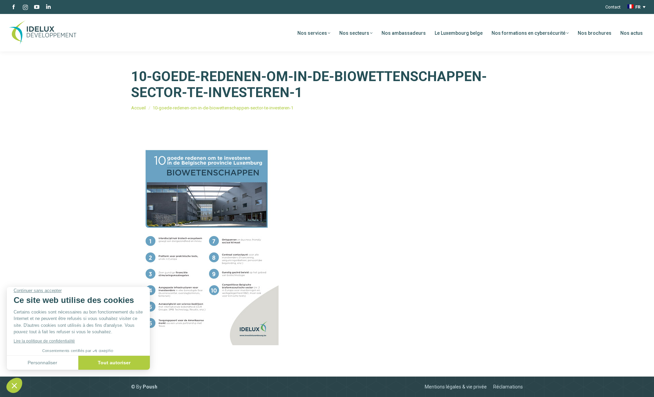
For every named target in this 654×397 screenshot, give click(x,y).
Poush (150, 387)
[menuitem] (636, 7)
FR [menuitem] (637, 7)
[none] (636, 7)
